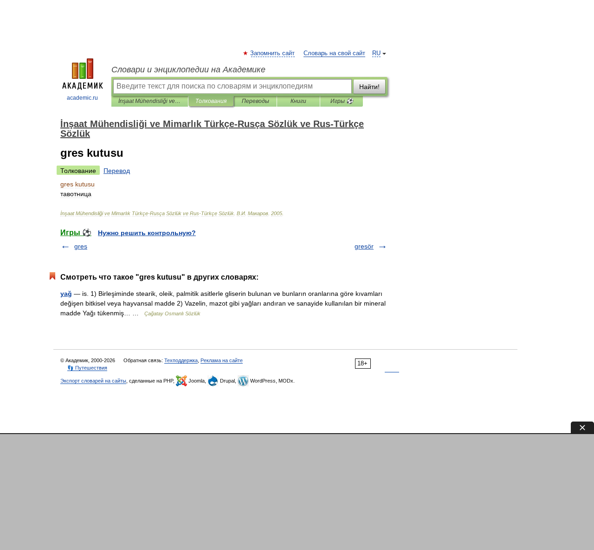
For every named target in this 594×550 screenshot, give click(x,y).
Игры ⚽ (341, 101)
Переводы (255, 101)
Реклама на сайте (221, 360)
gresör (364, 246)
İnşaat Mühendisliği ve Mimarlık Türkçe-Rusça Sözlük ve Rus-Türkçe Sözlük (149, 101)
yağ (66, 293)
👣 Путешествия (87, 368)
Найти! (369, 86)
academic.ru (82, 98)
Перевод (116, 170)
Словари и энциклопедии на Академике (188, 69)
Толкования (210, 101)
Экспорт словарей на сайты (93, 381)
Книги (298, 101)
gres (80, 246)
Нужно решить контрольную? (147, 233)
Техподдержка (181, 360)
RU (376, 53)
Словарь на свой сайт (334, 53)
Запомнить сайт (273, 53)
